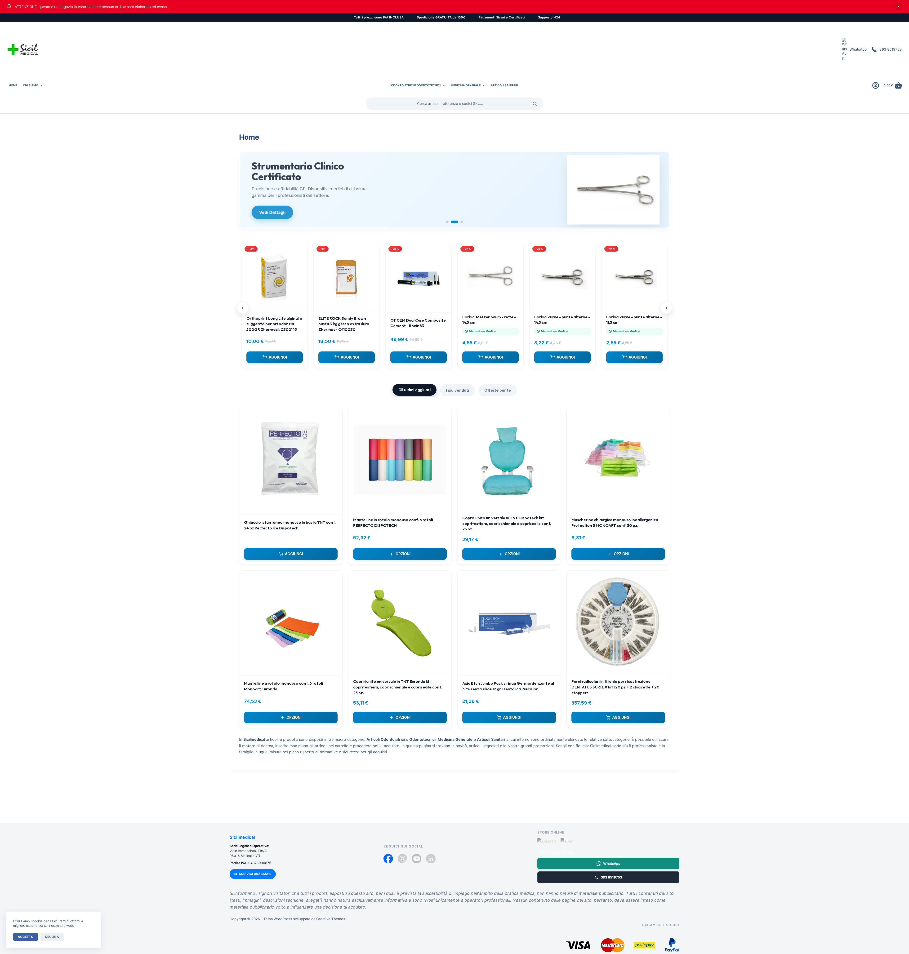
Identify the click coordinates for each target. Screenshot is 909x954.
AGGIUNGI (278, 357)
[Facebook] (388, 858)
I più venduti (457, 390)
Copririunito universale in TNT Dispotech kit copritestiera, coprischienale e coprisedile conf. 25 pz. (506, 523)
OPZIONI (403, 554)
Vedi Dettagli (271, 212)
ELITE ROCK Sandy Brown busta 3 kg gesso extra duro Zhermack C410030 (343, 324)
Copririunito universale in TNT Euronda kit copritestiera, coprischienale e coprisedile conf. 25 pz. (397, 687)
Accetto (25, 937)
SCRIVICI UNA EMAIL (252, 874)
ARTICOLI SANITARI (504, 85)
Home (13, 85)
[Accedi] (875, 85)
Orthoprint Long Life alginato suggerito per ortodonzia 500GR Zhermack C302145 (274, 324)
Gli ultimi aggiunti (414, 389)
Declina (52, 937)
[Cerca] (536, 104)
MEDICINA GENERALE (466, 85)
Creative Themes (330, 919)
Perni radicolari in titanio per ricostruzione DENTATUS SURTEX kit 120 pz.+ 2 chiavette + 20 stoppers (615, 687)
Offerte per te (497, 390)
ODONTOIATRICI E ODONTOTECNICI (416, 85)
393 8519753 (890, 49)
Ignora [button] (898, 6)
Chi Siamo (30, 85)
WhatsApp (858, 49)
